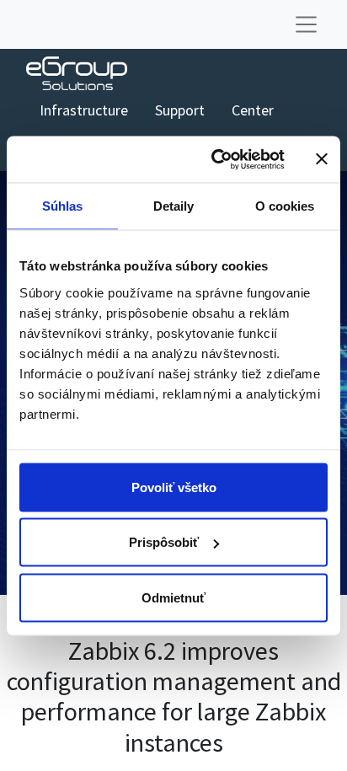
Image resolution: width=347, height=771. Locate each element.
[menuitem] (83, 110)
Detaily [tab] (174, 206)
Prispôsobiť (164, 542)
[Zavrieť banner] (322, 159)
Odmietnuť (173, 597)
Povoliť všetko (173, 486)
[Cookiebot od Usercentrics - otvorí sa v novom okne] (215, 159)
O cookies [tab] (285, 206)
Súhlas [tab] (62, 206)
